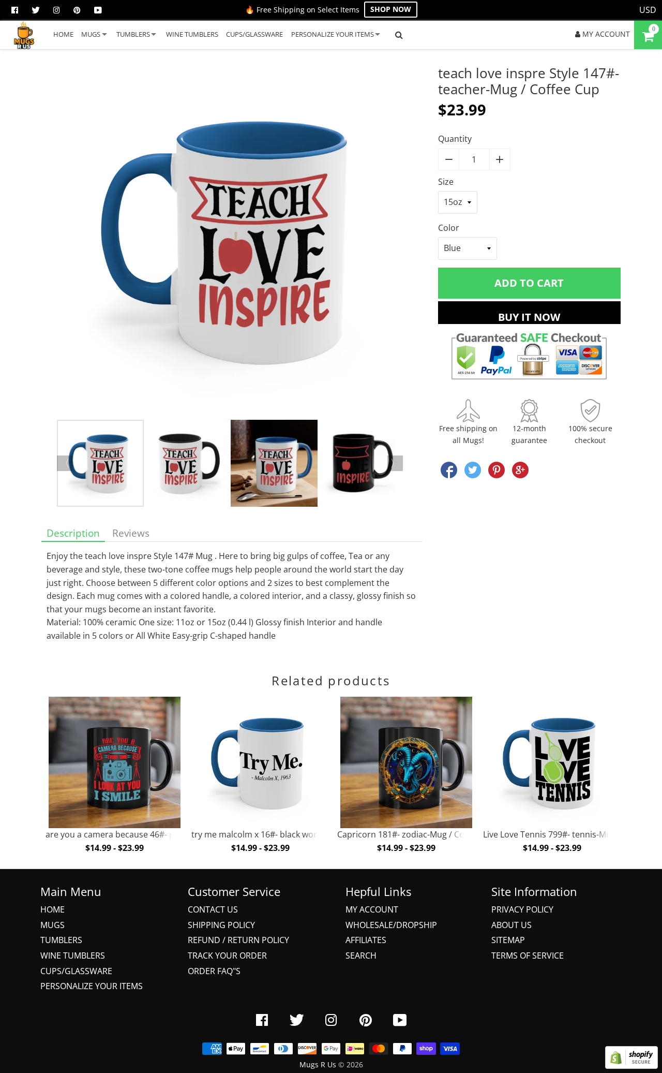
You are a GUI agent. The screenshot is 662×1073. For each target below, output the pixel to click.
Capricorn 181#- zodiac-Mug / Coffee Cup (417, 834)
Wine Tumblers (72, 955)
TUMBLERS (133, 34)
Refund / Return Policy (238, 940)
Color (448, 227)
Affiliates (365, 940)
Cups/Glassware (76, 971)
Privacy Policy (522, 909)
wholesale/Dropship (391, 925)
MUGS (90, 34)
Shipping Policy (221, 925)
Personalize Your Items (91, 986)
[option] (232, 242)
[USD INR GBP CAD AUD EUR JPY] (648, 10)
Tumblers (61, 940)
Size (446, 181)
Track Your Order (227, 955)
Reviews (130, 533)
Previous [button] (64, 463)
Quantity (455, 138)
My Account (371, 909)
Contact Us (213, 909)
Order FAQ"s (214, 971)
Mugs (52, 925)
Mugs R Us (317, 1064)
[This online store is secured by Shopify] (631, 1065)
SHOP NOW (390, 9)
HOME (63, 34)
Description (73, 533)
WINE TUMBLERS (192, 34)
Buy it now (529, 317)
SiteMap (508, 940)
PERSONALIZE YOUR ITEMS (332, 34)
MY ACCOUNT (605, 34)
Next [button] (395, 463)
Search (361, 955)
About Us (511, 925)
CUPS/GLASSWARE (254, 34)
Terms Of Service (527, 955)
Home (52, 909)
